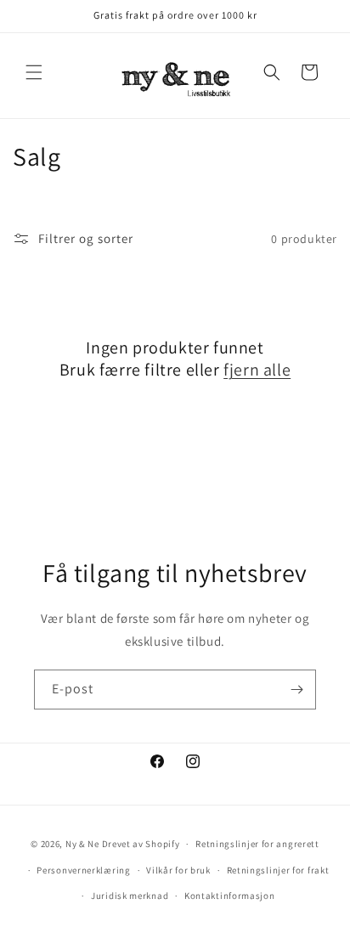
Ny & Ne (83, 844)
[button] (34, 72)
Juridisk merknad (129, 896)
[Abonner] (296, 689)
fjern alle (257, 370)
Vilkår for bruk (178, 870)
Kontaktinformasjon (229, 896)
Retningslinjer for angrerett (257, 844)
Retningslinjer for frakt (278, 870)
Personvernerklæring (83, 870)
